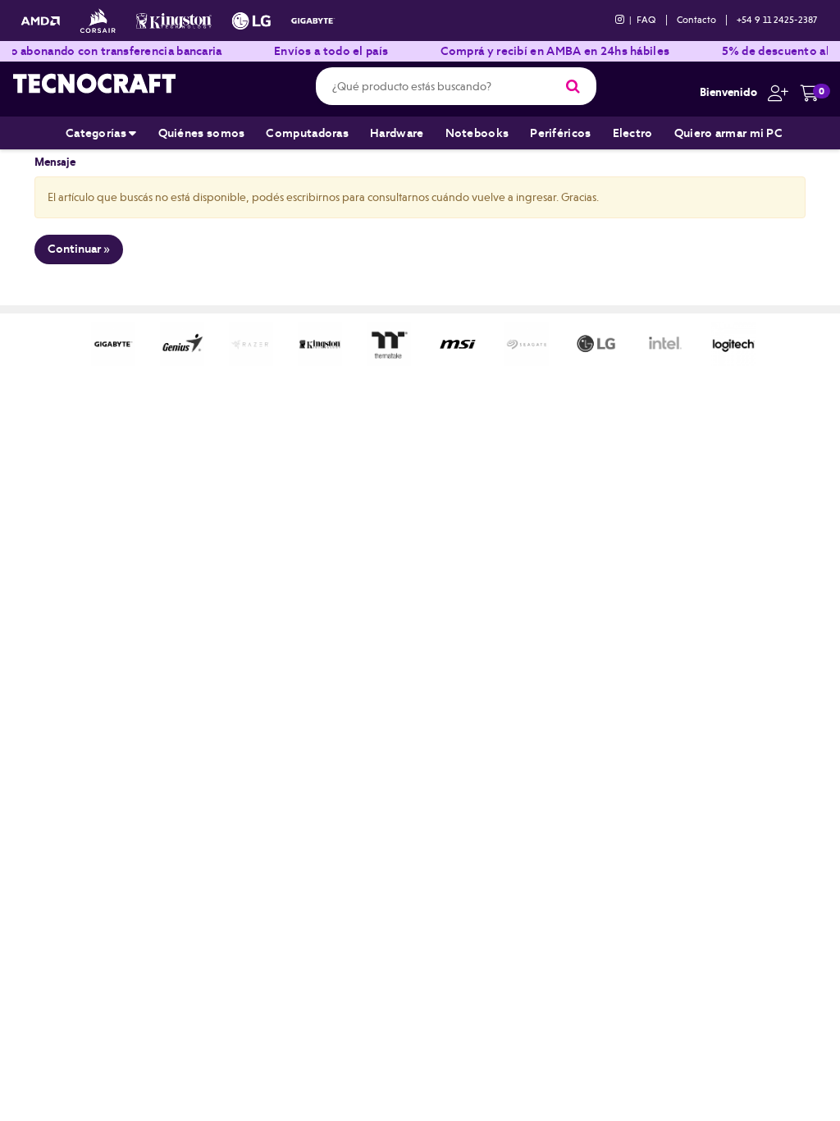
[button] (774, 91)
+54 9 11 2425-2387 (777, 19)
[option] (113, 344)
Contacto (696, 19)
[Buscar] (573, 86)
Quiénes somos (201, 133)
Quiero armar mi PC (728, 133)
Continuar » (79, 248)
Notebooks (477, 133)
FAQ (646, 19)
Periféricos (560, 133)
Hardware (396, 133)
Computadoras (307, 133)
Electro (633, 133)
